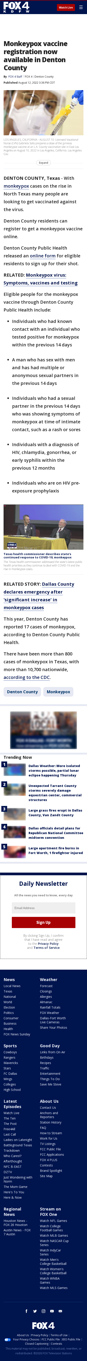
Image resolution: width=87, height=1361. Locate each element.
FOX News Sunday (17, 1034)
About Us (49, 1101)
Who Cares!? (12, 1156)
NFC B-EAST (13, 1166)
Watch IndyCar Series (50, 1252)
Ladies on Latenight (18, 1140)
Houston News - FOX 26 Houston (15, 1223)
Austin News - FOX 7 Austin (17, 1232)
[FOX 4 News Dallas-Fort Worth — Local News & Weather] (16, 7)
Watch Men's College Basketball (53, 1261)
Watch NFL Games (53, 1221)
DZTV (8, 1172)
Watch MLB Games (54, 1235)
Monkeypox (58, 691)
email (60, 1311)
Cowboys (10, 1052)
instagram (43, 1311)
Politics (9, 1013)
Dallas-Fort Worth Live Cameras (53, 1020)
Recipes (45, 1063)
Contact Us (48, 1107)
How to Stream (51, 1133)
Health (8, 1029)
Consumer (11, 1018)
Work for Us (48, 1138)
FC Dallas (10, 1073)
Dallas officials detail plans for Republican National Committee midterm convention (56, 833)
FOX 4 (28, 76)
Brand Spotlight (51, 1170)
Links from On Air (52, 1052)
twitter (35, 1311)
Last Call (10, 1134)
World (8, 1002)
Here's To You (14, 1192)
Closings (46, 991)
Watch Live (66, 7)
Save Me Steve (50, 1084)
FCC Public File (50, 1149)
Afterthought (13, 1161)
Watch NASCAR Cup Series (54, 1243)
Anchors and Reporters (49, 1115)
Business (10, 1023)
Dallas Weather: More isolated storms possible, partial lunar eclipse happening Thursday (54, 770)
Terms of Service (46, 947)
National (10, 996)
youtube (52, 1311)
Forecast (46, 986)
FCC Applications (52, 1154)
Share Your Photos (53, 1027)
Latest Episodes (12, 1103)
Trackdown (12, 1150)
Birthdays (47, 1057)
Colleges (10, 1084)
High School (12, 1090)
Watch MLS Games (54, 1288)
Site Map (46, 1176)
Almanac (46, 1002)
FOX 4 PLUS (48, 1160)
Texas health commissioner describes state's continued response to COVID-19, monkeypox (38, 556)
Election (9, 1007)
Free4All (9, 1129)
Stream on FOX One (50, 1211)
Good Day (50, 1045)
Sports (10, 1045)
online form (43, 256)
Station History (50, 1122)
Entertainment (50, 1073)
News (9, 979)
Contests (46, 1165)
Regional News (12, 1211)
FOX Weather (49, 1013)
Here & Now (13, 1197)
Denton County (44, 76)
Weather (48, 979)
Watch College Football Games (51, 1228)
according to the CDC (27, 677)
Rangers (9, 1057)
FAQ (43, 1128)
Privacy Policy (48, 943)
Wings (8, 1079)
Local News (12, 986)
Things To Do (50, 1079)
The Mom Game (15, 1187)
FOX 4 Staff (15, 76)
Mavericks (11, 1063)
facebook (26, 1311)
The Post (10, 1123)
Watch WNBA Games (50, 1280)
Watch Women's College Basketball (53, 1271)
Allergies (46, 996)
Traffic (44, 1068)
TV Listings (48, 1144)
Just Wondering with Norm (18, 1179)
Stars (7, 1068)
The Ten (10, 1118)
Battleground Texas (18, 1145)
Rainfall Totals (50, 1007)
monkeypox (16, 186)
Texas (8, 991)
